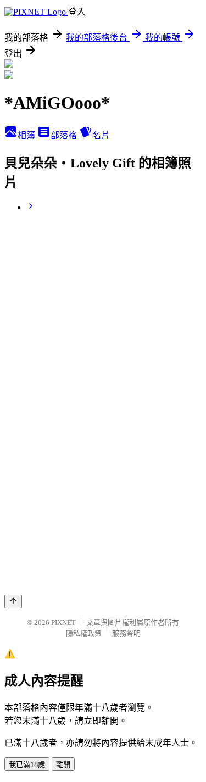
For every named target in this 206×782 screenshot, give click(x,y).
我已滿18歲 (27, 765)
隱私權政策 (84, 633)
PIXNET (63, 622)
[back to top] (13, 601)
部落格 (65, 135)
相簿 (27, 135)
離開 (63, 765)
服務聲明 (126, 633)
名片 (101, 135)
